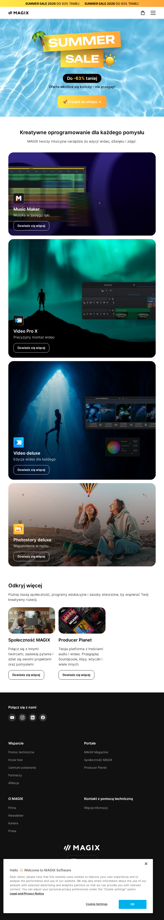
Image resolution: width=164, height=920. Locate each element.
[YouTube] (12, 717)
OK (132, 904)
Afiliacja (13, 783)
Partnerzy (15, 775)
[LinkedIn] (33, 717)
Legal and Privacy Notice (27, 893)
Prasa (12, 831)
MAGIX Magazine (96, 752)
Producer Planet (95, 767)
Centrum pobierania (22, 767)
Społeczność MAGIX (98, 760)
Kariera (13, 823)
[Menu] (153, 12)
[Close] (146, 863)
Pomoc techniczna (21, 752)
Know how (15, 760)
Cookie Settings (96, 904)
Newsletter (15, 815)
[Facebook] (43, 717)
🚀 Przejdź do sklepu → (82, 102)
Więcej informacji (96, 808)
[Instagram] (22, 717)
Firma (12, 808)
